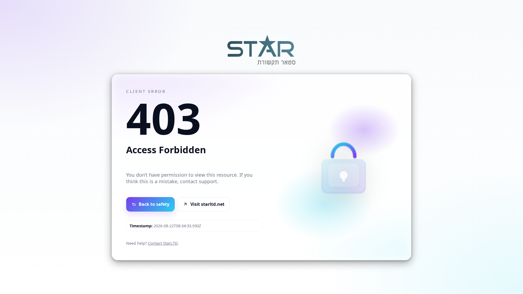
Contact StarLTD (163, 243)
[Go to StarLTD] (261, 66)
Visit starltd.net (207, 204)
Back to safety (154, 204)
